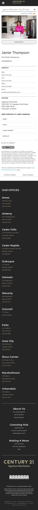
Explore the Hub (19, 428)
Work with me (19, 42)
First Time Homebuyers (19, 446)
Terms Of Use (11, 501)
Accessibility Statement (16, 503)
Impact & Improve (19, 417)
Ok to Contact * (10, 143)
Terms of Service (12, 170)
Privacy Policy (25, 501)
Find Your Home (19, 444)
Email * (5, 124)
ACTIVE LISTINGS (10, 175)
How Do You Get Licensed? (19, 430)
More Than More (19, 414)
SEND (8, 147)
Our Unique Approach (19, 412)
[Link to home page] (19, 3)
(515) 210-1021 (7, 75)
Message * (6, 136)
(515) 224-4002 (7, 86)
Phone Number (8, 130)
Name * (5, 119)
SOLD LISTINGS (28, 175)
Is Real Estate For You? (19, 433)
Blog (19, 449)
